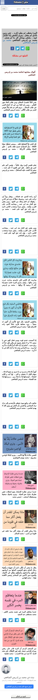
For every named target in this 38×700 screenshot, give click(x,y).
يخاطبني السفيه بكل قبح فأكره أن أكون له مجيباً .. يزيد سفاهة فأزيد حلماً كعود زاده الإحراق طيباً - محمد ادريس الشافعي (19, 324)
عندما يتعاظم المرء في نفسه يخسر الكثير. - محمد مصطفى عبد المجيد (19, 613)
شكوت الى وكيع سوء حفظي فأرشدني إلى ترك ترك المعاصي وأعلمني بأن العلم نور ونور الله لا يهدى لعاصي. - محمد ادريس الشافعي (19, 405)
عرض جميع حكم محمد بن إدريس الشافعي (19, 686)
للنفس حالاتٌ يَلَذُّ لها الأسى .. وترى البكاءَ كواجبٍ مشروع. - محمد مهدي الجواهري (19, 456)
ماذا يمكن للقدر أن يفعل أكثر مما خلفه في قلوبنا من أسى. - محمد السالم (19, 532)
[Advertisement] (19, 22)
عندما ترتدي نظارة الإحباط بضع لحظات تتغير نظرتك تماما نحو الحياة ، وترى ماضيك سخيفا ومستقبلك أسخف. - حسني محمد (19, 494)
